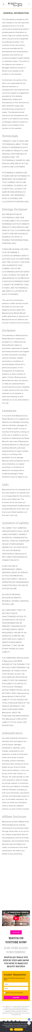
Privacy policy (18, 1029)
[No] (30, 1027)
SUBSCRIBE (16, 997)
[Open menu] (3, 4)
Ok (11, 1029)
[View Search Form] (29, 4)
